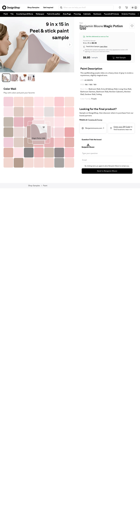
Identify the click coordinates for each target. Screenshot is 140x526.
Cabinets (87, 14)
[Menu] (134, 8)
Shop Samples (33, 7)
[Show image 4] (31, 77)
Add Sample (121, 58)
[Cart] (126, 7)
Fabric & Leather (53, 14)
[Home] (12, 7)
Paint (6, 14)
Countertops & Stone (24, 14)
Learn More (103, 46)
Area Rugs (67, 14)
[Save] (132, 26)
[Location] (120, 7)
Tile (12, 14)
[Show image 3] (23, 77)
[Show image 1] (6, 77)
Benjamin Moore (91, 26)
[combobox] (86, 7)
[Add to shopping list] (43, 127)
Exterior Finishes (128, 14)
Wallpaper (40, 14)
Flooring (77, 14)
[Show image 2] (14, 77)
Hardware (97, 14)
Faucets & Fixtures (111, 14)
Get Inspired (48, 7)
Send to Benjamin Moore (107, 171)
